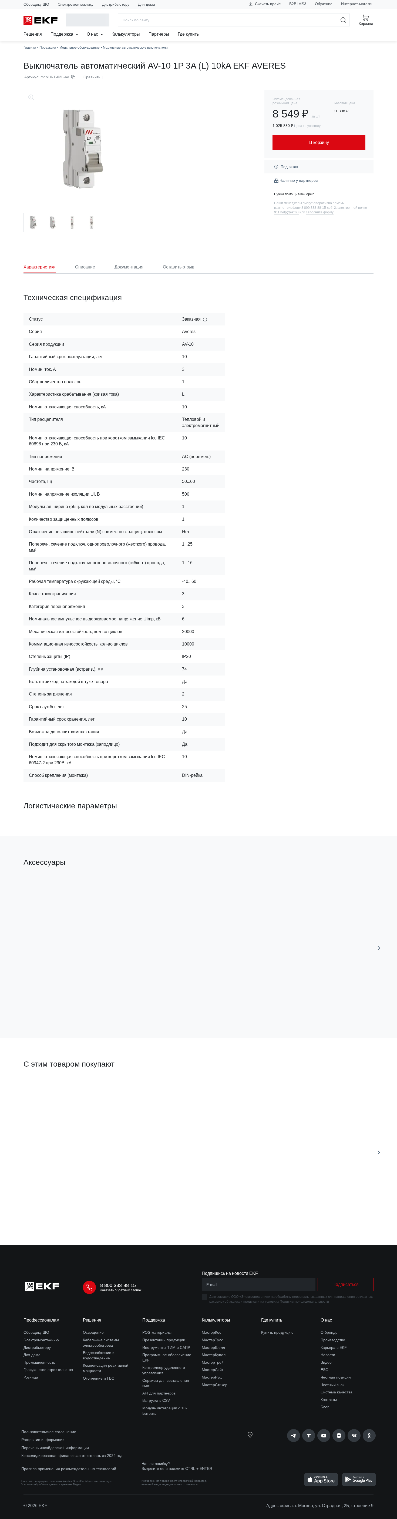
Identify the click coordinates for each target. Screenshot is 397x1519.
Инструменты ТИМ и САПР (166, 1347)
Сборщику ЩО (36, 4)
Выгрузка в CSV (156, 1400)
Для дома (146, 4)
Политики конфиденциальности (304, 1301)
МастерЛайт (212, 1369)
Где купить (188, 34)
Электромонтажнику (75, 4)
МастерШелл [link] (213, 1347)
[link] (293, 1435)
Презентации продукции (163, 1340)
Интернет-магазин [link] (357, 4)
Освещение (93, 1332)
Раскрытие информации (43, 1439)
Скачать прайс (267, 4)
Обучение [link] (323, 4)
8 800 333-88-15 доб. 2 (318, 208)
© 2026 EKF (35, 1505)
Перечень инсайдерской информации (55, 1448)
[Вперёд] (379, 948)
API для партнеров (159, 1393)
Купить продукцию (277, 1332)
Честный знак (332, 1385)
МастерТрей (213, 1362)
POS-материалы (156, 1332)
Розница (30, 1377)
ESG (324, 1369)
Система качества (336, 1392)
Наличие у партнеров (299, 180)
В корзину (54, 1003)
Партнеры (159, 34)
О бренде (329, 1332)
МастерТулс (212, 1340)
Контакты (329, 1399)
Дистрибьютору (115, 4)
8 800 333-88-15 (118, 1285)
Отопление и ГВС (98, 1378)
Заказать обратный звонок (120, 1290)
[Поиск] (343, 20)
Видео (326, 1362)
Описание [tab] (85, 267)
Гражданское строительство (48, 1369)
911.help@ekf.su (286, 212)
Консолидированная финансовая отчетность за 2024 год (71, 1455)
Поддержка (62, 34)
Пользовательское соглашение (48, 1432)
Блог (325, 1407)
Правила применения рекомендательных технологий (68, 1469)
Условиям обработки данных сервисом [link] (46, 1484)
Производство (333, 1340)
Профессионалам (41, 1320)
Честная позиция (336, 1377)
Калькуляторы (126, 34)
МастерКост (212, 1332)
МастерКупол (214, 1355)
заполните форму (320, 212)
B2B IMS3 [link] (297, 4)
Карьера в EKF (334, 1347)
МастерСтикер (214, 1385)
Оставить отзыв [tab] (178, 267)
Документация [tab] (129, 267)
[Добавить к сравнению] (103, 1003)
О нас (93, 34)
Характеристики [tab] (39, 267)
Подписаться (345, 1284)
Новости (328, 1355)
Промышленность (39, 1362)
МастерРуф (212, 1377)
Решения (32, 34)
